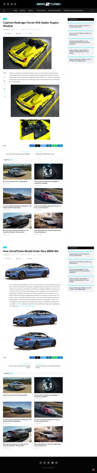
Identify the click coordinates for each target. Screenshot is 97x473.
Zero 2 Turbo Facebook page (26, 306)
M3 (17, 304)
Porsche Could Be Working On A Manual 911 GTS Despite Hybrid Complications (17, 206)
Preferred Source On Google (73, 10)
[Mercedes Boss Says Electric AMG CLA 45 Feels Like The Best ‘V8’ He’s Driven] (17, 221)
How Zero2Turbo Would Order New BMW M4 (18, 154)
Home (15, 10)
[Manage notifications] (93, 469)
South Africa (41, 10)
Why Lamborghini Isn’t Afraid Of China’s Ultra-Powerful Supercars (47, 231)
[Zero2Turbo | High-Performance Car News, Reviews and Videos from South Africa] (48, 4)
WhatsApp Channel (54, 10)
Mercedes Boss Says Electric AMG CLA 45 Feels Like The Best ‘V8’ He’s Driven (15, 231)
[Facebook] (4, 77)
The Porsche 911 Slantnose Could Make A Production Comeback (46, 182)
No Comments (38, 29)
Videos (30, 10)
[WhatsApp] (4, 92)
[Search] (91, 10)
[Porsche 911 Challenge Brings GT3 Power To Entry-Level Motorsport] (48, 196)
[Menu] (4, 10)
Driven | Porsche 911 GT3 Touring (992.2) (15, 181)
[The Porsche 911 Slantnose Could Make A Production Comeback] (48, 172)
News (5, 18)
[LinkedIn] (4, 88)
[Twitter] (4, 84)
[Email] (4, 80)
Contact (23, 10)
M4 (20, 304)
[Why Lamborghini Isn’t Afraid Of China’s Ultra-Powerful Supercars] (48, 221)
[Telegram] (4, 96)
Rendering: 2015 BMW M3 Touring (45, 154)
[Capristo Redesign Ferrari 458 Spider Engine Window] (27, 68)
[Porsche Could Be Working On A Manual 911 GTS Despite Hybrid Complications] (17, 196)
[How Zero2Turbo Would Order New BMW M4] (27, 280)
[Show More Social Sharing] (36, 33)
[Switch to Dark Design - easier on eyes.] (93, 10)
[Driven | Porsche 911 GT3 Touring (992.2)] (17, 172)
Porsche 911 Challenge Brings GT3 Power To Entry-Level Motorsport (47, 206)
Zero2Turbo (7, 29)
